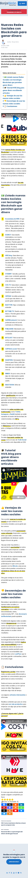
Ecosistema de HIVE (12, 219)
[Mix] (15, 807)
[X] (10, 804)
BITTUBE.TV (9, 311)
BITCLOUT (9, 338)
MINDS (7, 374)
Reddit (12, 414)
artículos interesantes (17, 695)
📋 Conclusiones (10, 106)
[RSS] (10, 810)
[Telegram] (4, 813)
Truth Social (22, 440)
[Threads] (4, 810)
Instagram (4, 414)
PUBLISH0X (9, 329)
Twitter (17, 412)
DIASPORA (9, 360)
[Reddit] (15, 804)
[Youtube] (15, 810)
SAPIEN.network (11, 320)
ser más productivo (16, 704)
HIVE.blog (8, 255)
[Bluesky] (21, 810)
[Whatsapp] (21, 807)
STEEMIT (8, 274)
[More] (10, 813)
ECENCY (8, 235)
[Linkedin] (21, 804)
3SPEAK (8, 296)
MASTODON (9, 385)
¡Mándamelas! (14, 862)
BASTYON (8, 305)
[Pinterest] (4, 807)
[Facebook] (4, 804)
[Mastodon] (10, 807)
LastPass (18, 654)
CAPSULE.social (11, 349)
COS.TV (8, 285)
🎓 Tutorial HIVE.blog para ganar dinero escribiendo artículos (13, 90)
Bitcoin (15, 566)
